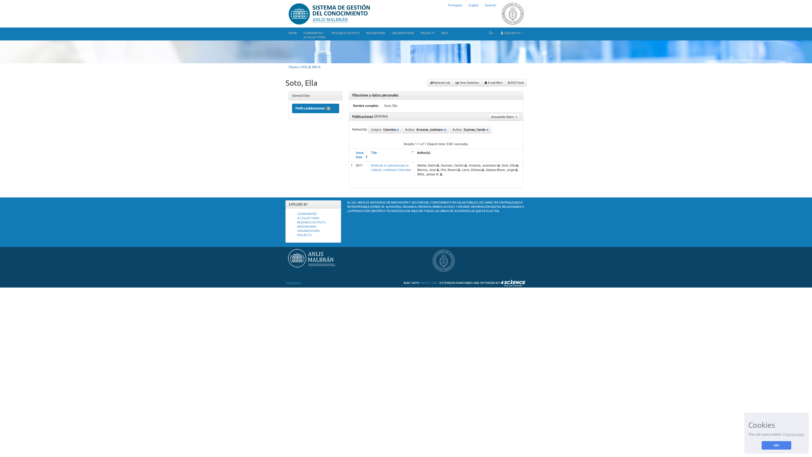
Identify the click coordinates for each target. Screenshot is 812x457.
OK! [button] (776, 445)
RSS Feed (517, 82)
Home (293, 33)
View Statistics (469, 82)
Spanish (490, 5)
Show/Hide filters (503, 117)
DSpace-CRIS (428, 283)
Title (374, 153)
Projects (428, 33)
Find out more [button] (793, 434)
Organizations (403, 33)
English (474, 5)
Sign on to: (512, 33)
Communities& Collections (314, 35)
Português (455, 5)
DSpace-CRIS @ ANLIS (305, 67)
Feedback (294, 283)
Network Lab (441, 82)
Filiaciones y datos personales (375, 95)
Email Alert (495, 82)
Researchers (375, 33)
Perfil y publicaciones (312, 108)
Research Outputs (346, 33)
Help (444, 33)
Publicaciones (363, 116)
